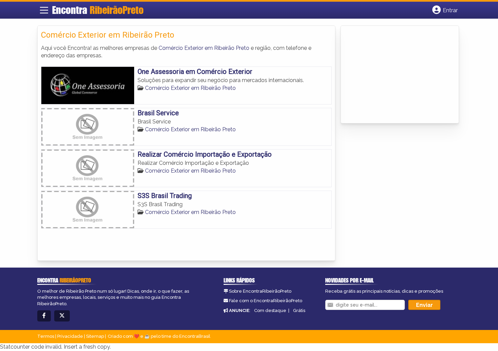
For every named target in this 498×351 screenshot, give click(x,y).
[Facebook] (44, 315)
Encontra (98, 10)
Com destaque (270, 310)
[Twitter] (62, 315)
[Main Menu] (44, 10)
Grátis (299, 310)
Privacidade (70, 336)
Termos (45, 336)
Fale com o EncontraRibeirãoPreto (265, 300)
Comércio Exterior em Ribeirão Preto (204, 48)
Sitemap (95, 336)
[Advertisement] (395, 75)
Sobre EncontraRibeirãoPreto (260, 291)
